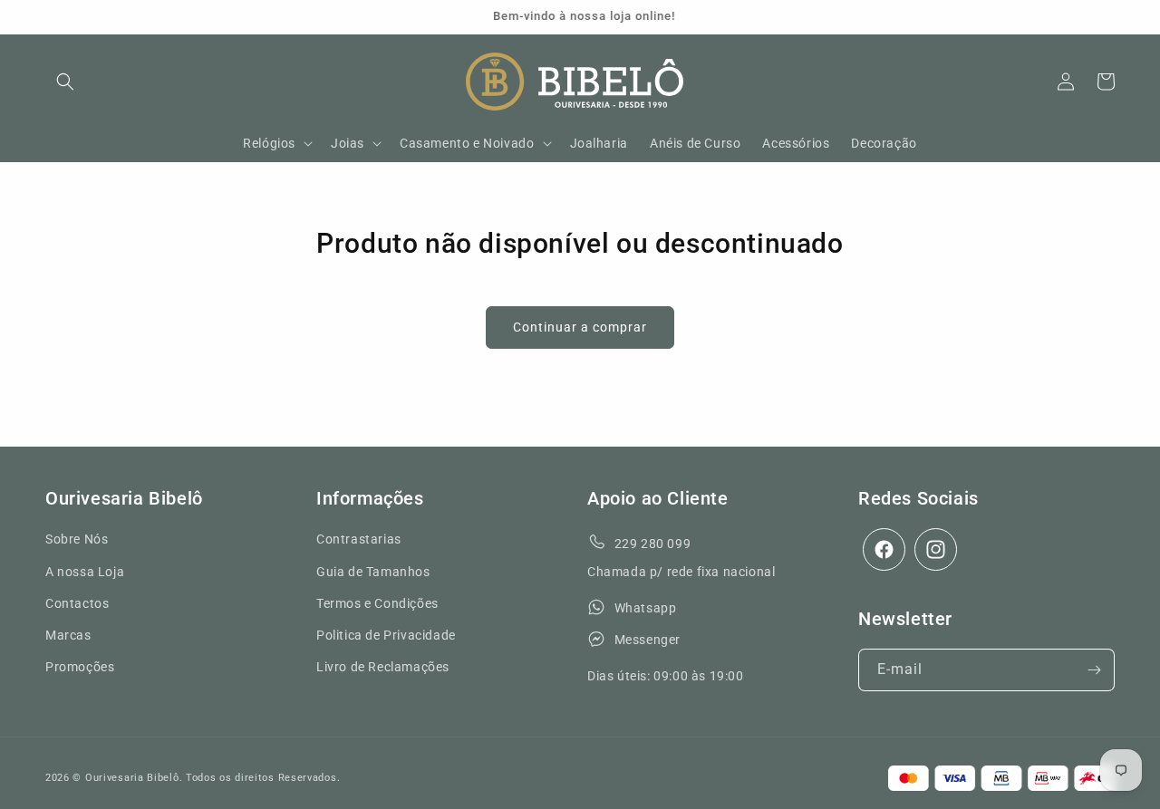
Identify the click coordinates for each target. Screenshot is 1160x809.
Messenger (647, 639)
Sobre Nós (76, 539)
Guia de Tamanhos (373, 570)
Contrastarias (358, 539)
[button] (65, 81)
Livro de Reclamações (383, 667)
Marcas (68, 635)
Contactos (77, 603)
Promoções (79, 667)
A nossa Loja (84, 570)
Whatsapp (645, 608)
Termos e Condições (377, 603)
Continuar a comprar (580, 327)
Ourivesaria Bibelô (132, 778)
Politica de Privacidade (386, 635)
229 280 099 (652, 543)
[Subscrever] (1094, 670)
